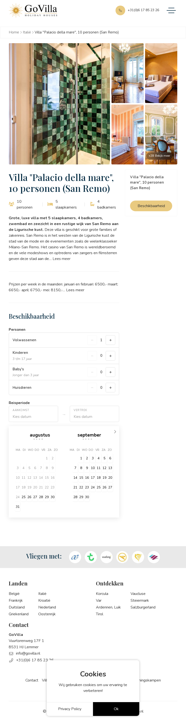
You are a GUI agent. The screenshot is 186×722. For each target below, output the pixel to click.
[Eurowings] (154, 557)
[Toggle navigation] (171, 10)
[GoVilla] (33, 10)
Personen (17, 329)
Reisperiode (19, 402)
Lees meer (61, 258)
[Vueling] (107, 557)
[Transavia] (91, 557)
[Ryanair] (138, 557)
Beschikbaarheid (151, 206)
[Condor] (122, 557)
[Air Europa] (75, 557)
